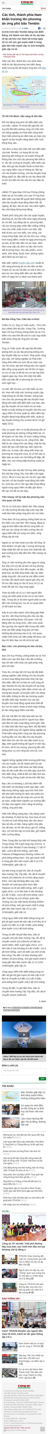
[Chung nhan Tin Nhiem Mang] (15, 1430)
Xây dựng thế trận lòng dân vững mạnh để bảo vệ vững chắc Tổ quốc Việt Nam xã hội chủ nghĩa (22, 1161)
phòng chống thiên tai (11, 1010)
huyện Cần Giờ (26, 263)
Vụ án (5, 1211)
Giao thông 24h (11, 1299)
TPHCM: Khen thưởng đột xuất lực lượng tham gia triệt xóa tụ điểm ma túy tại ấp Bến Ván (32, 1260)
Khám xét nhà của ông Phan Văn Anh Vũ (21, 1151)
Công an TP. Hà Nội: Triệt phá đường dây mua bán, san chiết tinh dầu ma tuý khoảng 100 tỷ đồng (23, 1246)
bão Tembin (17, 1008)
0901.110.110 (25, 1428)
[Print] (44, 28)
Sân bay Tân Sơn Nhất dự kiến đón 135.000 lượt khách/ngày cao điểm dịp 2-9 (32, 1359)
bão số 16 (26, 1008)
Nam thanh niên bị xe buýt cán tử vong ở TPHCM (31, 1344)
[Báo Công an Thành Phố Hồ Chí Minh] (27, 3)
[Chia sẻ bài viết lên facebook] (39, 28)
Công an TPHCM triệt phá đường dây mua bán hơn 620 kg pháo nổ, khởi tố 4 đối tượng (31, 1288)
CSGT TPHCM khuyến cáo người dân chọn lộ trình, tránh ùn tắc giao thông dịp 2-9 (22, 1334)
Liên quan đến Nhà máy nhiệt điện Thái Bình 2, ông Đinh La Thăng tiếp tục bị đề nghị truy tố (23, 1144)
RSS (44, 8)
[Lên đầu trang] (42, 1429)
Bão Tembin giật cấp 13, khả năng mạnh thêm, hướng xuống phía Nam (33, 1095)
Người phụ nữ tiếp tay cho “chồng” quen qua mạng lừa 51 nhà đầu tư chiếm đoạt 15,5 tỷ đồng (32, 1274)
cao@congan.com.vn (16, 1421)
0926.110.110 (15, 1428)
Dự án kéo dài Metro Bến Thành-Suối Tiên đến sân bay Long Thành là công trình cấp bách (31, 1373)
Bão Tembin (7, 105)
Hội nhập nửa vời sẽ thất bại (16, 1205)
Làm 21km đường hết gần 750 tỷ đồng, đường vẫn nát (33, 1121)
